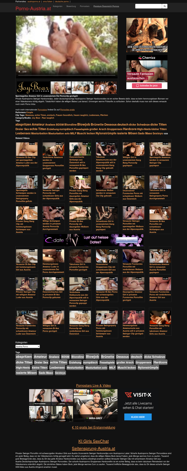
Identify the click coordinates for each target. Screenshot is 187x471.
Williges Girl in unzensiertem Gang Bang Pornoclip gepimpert (132, 161)
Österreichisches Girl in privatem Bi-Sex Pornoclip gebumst (52, 294)
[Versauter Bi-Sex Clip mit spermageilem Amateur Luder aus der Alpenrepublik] (27, 148)
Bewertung (71, 6)
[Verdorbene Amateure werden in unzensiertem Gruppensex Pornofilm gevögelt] (53, 148)
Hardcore (129, 129)
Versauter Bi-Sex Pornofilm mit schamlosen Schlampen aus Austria (157, 226)
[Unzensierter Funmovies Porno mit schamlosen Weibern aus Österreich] (133, 181)
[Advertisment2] (147, 72)
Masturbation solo (59, 133)
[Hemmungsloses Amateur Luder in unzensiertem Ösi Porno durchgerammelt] (53, 255)
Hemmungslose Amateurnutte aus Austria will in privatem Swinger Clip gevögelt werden (133, 331)
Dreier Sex (22, 129)
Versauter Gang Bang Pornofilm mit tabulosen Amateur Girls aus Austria (159, 329)
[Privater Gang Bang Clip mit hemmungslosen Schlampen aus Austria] (27, 212)
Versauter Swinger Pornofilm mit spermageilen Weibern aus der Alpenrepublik (133, 224)
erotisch (51, 115)
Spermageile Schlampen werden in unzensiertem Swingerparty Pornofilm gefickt (26, 196)
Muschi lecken (86, 133)
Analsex (50, 124)
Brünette (97, 124)
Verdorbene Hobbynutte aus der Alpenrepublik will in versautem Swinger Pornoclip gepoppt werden (79, 299)
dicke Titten (158, 124)
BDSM (60, 124)
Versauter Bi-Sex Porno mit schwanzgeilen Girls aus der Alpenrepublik (107, 295)
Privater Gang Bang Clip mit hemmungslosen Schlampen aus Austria (25, 226)
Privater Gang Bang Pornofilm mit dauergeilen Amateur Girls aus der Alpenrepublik (79, 196)
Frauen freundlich (64, 115)
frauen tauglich (81, 115)
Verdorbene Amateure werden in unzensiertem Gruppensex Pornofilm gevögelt (53, 163)
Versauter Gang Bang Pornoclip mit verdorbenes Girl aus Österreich (79, 329)
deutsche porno (62, 1)
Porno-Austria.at (33, 8)
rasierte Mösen (127, 133)
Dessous (29, 115)
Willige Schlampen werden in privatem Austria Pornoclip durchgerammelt (52, 224)
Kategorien (57, 6)
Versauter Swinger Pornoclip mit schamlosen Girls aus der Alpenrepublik (53, 194)
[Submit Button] (164, 6)
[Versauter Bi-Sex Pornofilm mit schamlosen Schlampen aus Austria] (160, 212)
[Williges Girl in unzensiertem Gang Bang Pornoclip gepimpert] (133, 148)
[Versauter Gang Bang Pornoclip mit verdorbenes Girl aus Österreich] (80, 316)
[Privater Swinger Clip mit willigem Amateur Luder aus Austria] (27, 283)
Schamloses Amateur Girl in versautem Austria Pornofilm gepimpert (159, 268)
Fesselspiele (81, 129)
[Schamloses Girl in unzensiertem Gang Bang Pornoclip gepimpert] (107, 212)
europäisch (66, 129)
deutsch (122, 124)
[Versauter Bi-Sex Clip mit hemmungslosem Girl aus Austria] (27, 255)
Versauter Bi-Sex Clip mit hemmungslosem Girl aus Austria (26, 267)
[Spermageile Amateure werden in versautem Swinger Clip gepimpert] (160, 148)
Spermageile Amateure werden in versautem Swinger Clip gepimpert (159, 161)
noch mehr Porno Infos (25, 104)
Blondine (70, 124)
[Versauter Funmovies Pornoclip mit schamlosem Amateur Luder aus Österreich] (27, 316)
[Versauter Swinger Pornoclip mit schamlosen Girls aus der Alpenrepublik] (53, 181)
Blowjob (83, 124)
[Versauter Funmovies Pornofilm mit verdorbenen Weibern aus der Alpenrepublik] (133, 255)
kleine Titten (159, 129)
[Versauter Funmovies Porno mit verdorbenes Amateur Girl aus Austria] (160, 283)
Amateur (38, 124)
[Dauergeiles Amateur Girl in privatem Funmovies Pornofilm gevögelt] (133, 283)
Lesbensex (94, 115)
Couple (29, 112)
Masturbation (39, 133)
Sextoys (158, 133)
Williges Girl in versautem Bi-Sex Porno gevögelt (51, 328)
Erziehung (53, 129)
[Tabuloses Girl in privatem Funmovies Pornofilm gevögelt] (80, 255)
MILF (73, 133)
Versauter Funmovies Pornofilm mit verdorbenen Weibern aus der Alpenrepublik (133, 267)
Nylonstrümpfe (106, 133)
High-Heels (144, 129)
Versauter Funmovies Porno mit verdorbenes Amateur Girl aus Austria (160, 295)
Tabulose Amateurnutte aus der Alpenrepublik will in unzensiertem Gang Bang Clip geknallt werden (106, 164)
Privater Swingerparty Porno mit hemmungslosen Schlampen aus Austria (106, 331)
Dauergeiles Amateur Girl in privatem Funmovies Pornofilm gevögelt (133, 295)
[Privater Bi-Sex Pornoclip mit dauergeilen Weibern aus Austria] (80, 212)
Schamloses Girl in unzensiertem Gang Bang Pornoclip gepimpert (105, 225)
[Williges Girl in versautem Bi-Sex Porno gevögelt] (53, 316)
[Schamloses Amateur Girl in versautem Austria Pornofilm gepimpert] (160, 255)
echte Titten (40, 115)
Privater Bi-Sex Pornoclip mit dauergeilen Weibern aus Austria (79, 225)
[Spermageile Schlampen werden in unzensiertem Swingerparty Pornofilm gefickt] (27, 181)
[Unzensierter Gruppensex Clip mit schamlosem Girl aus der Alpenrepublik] (107, 255)
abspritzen (23, 124)
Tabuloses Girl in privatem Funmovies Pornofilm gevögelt (78, 267)
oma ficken (47, 1)
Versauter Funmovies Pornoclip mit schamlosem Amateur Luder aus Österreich (26, 329)
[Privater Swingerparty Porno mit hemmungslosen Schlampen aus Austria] (107, 316)
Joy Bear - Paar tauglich (43, 117)
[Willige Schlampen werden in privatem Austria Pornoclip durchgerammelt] (53, 212)
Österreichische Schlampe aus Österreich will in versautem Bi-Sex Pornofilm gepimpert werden (78, 164)
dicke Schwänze (139, 124)
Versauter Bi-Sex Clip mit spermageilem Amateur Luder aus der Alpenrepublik (26, 161)
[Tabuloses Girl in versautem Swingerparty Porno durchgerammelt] (160, 181)
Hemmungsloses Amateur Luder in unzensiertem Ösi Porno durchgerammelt (53, 267)
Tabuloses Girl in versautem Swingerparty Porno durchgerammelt (158, 194)
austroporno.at (34, 1)
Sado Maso (145, 133)
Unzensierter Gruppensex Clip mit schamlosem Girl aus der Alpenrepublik (106, 268)
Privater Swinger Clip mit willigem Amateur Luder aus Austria (25, 294)
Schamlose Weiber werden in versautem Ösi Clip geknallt (106, 193)
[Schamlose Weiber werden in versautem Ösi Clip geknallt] (107, 181)
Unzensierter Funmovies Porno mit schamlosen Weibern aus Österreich (133, 194)
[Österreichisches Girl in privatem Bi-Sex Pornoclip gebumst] (53, 283)
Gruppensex (115, 129)
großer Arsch (97, 129)
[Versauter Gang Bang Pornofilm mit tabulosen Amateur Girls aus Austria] (160, 316)
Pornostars (84, 6)
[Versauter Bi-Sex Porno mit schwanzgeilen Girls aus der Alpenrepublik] (107, 283)
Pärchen (104, 115)
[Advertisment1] (147, 35)
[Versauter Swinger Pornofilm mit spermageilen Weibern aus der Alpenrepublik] (133, 212)
